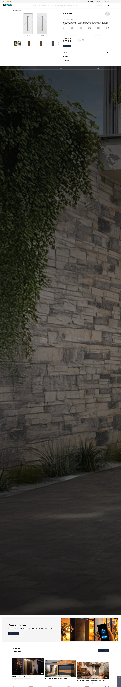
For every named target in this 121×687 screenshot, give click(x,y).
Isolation (60, 68)
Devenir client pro (106, 1)
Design (23, 68)
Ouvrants (54, 5)
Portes (16, 10)
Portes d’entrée (36, 5)
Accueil (13, 10)
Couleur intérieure (97, 35)
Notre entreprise (70, 5)
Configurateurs (90, 1)
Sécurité (97, 68)
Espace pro (98, 1)
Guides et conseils (61, 5)
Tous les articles (103, 650)
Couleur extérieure (74, 35)
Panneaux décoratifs (45, 5)
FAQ (76, 5)
